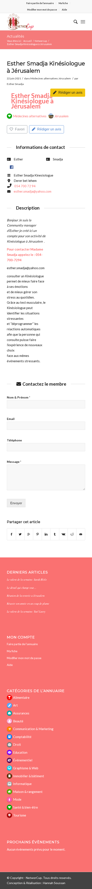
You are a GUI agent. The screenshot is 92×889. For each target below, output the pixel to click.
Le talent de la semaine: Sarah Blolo (27, 579)
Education (20, 752)
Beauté (18, 721)
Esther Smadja (15, 84)
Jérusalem (64, 78)
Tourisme (19, 815)
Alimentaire (21, 697)
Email (11, 419)
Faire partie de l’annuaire (40, 3)
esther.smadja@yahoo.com (32, 191)
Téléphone (14, 440)
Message (14, 461)
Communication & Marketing (33, 729)
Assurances (21, 713)
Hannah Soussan (54, 883)
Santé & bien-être (25, 807)
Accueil (27, 40)
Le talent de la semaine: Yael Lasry (26, 611)
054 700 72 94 (25, 186)
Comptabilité (22, 737)
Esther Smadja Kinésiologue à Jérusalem (32, 101)
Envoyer (16, 503)
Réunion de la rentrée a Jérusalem (26, 595)
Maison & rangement (28, 792)
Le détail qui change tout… (21, 587)
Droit (17, 744)
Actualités (15, 36)
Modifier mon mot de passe (42, 9)
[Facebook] (11, 167)
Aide (64, 9)
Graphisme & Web (25, 768)
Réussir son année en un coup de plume (28, 603)
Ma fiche (63, 3)
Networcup (41, 40)
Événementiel (22, 760)
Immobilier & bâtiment (28, 776)
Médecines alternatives (44, 78)
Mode (17, 799)
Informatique (22, 784)
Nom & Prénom (18, 397)
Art (15, 705)
